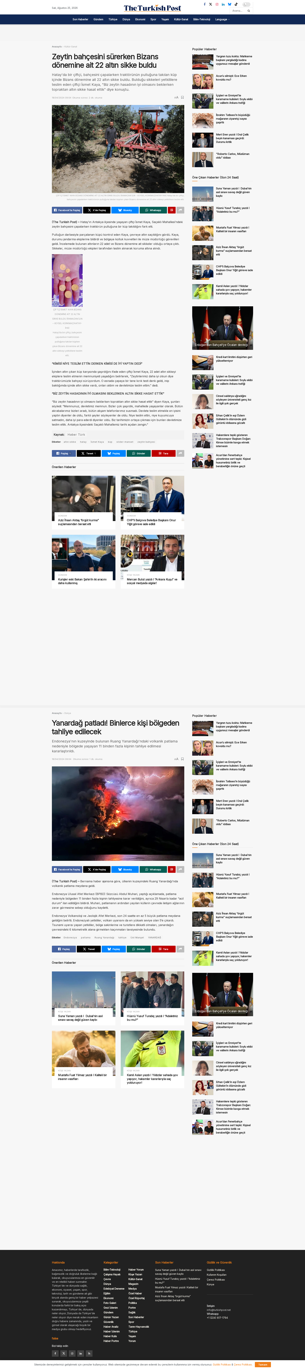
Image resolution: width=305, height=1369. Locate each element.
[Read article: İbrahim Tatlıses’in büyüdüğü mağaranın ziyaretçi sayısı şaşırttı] (202, 120)
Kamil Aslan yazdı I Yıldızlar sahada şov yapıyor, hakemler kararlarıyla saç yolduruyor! (234, 289)
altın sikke (70, 442)
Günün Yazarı (111, 1317)
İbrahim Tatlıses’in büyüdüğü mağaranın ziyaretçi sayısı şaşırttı (233, 118)
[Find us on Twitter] (210, 4)
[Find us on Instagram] (217, 4)
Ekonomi (140, 19)
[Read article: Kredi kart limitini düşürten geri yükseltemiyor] (202, 362)
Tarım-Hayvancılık (138, 1326)
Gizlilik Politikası (216, 1269)
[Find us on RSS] (89, 1353)
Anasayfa (57, 46)
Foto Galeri (110, 1302)
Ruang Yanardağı (104, 937)
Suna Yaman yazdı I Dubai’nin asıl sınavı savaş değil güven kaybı (234, 192)
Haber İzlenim (112, 1331)
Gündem (98, 19)
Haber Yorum (136, 1269)
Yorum (132, 1340)
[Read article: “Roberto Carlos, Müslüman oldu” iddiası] (202, 159)
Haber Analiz (111, 1326)
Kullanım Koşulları (216, 1274)
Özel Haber (135, 1293)
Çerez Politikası (216, 1279)
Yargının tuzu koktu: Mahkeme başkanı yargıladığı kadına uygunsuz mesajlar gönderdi (234, 60)
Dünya (126, 19)
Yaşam (165, 19)
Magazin (133, 1283)
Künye (210, 1284)
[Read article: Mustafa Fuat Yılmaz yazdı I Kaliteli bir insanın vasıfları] (202, 233)
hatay (83, 442)
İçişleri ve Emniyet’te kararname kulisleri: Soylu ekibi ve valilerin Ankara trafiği (234, 99)
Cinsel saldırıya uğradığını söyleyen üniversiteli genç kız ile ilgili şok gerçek (233, 399)
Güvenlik (109, 1321)
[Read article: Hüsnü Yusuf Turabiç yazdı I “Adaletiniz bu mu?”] (202, 213)
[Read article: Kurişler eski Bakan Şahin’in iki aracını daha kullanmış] (83, 557)
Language (221, 19)
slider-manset (124, 442)
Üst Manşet (137, 937)
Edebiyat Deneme (114, 1288)
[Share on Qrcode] (172, 210)
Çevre (107, 1279)
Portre (132, 1307)
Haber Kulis (110, 1336)
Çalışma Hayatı (112, 1274)
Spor (153, 19)
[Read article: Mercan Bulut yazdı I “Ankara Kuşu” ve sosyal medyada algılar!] (152, 557)
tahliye (122, 937)
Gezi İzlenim (111, 1307)
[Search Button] (249, 10)
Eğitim (107, 1293)
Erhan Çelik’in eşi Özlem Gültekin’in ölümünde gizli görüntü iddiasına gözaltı (231, 419)
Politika (132, 1302)
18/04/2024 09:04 (61, 97)
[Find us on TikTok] (236, 4)
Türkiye (113, 19)
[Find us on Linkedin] (80, 1353)
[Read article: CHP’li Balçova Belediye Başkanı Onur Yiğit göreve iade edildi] (152, 498)
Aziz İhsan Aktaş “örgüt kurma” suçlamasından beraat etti (78, 522)
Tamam (262, 1364)
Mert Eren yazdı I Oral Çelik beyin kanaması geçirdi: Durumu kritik (232, 138)
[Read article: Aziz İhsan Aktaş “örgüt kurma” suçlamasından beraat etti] (83, 498)
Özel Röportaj (136, 1298)
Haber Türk (76, 434)
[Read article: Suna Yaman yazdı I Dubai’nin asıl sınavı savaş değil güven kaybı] (202, 194)
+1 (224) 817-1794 (217, 1317)
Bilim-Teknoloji (201, 19)
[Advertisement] (152, 32)
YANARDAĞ (154, 937)
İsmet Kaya (97, 442)
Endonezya (70, 937)
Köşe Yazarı (133, 575)
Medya (132, 1288)
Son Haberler (80, 19)
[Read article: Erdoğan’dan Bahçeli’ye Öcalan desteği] (222, 328)
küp (110, 442)
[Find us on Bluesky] (229, 4)
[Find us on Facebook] (204, 4)
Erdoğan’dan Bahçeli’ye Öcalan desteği (221, 345)
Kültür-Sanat (181, 19)
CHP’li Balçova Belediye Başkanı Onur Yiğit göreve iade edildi (151, 522)
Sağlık (132, 1312)
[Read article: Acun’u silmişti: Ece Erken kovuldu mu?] (202, 81)
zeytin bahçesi (146, 442)
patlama (86, 937)
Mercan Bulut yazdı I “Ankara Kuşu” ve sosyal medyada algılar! (152, 581)
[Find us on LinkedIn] (223, 4)
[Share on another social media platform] (180, 210)
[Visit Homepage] (152, 8)
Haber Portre (111, 1340)
